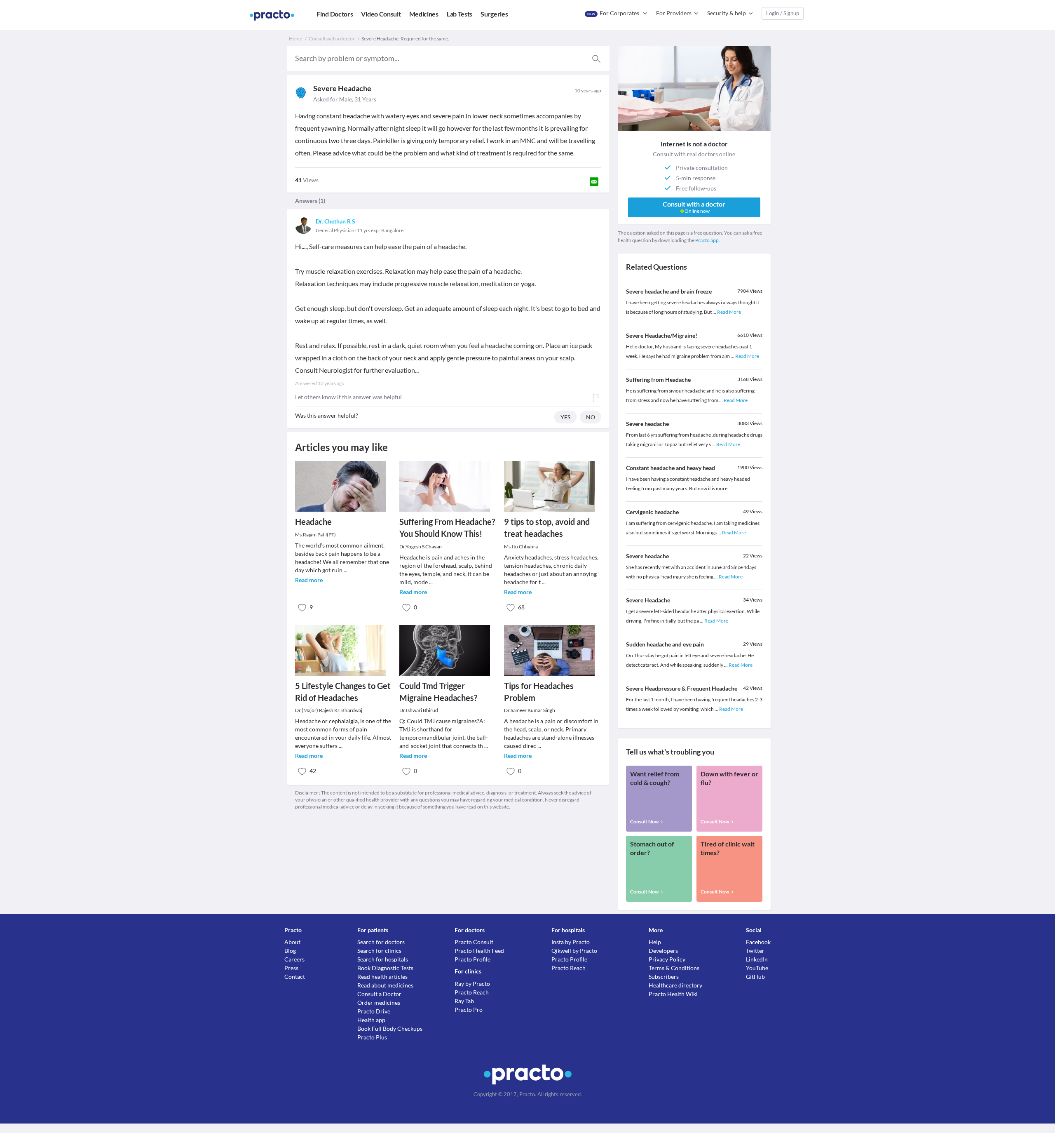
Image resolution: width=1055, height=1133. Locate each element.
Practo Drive (373, 1011)
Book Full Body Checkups (389, 1028)
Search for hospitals (382, 959)
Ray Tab (464, 1000)
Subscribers (664, 976)
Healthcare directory (675, 985)
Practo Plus (372, 1037)
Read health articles (382, 976)
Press (291, 967)
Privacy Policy (667, 959)
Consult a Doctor (379, 993)
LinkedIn (757, 959)
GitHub (755, 976)
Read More (729, 312)
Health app (371, 1019)
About (292, 941)
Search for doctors (381, 941)
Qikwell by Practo (574, 950)
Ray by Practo (472, 983)
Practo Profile (472, 959)
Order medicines (378, 1002)
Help (655, 941)
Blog (290, 950)
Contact (294, 976)
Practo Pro (469, 1009)
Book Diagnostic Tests (385, 967)
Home (295, 38)
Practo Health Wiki (673, 993)
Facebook (758, 941)
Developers (663, 950)
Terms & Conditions (674, 967)
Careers (294, 959)
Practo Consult (474, 941)
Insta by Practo (570, 941)
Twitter (755, 950)
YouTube (757, 967)
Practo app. (707, 240)
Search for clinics (379, 950)
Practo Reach (472, 992)
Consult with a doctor (332, 38)
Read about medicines (385, 985)
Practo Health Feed (479, 950)
